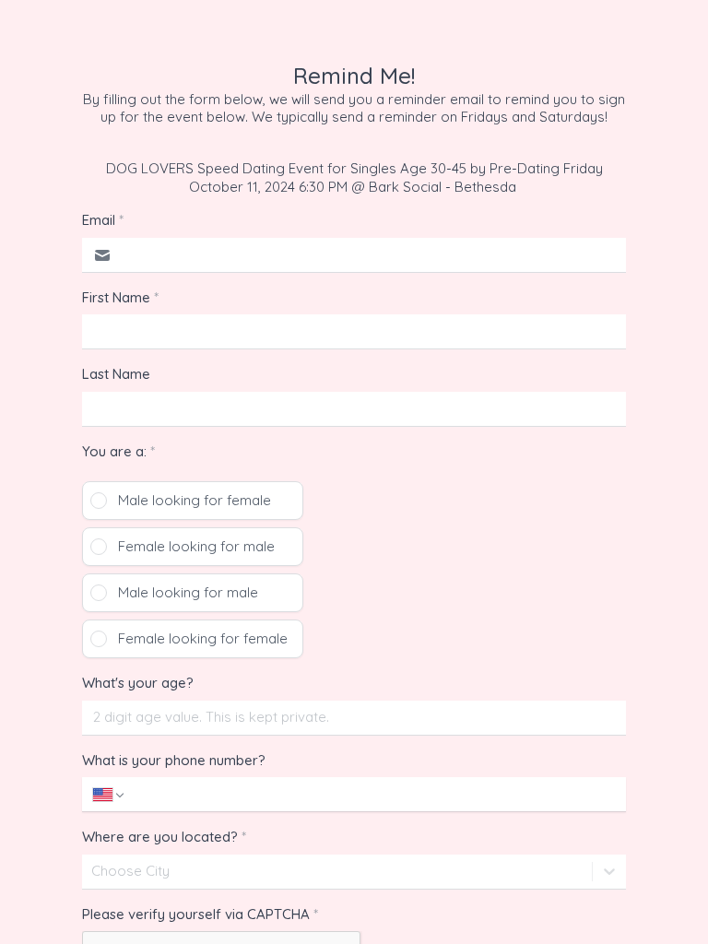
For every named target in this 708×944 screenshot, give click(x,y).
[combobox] (93, 871)
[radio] (192, 500)
